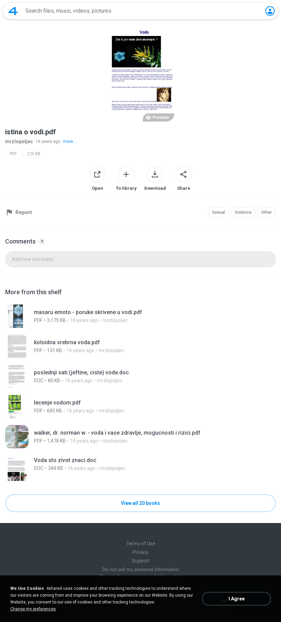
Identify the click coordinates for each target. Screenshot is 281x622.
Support (140, 560)
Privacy (140, 552)
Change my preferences (33, 609)
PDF (13, 153)
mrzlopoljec (19, 141)
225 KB (33, 153)
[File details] (140, 316)
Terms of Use (140, 543)
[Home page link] (13, 11)
